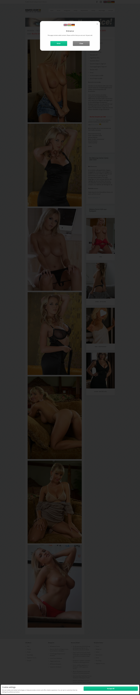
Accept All (110, 688)
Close (81, 43)
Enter (59, 43)
